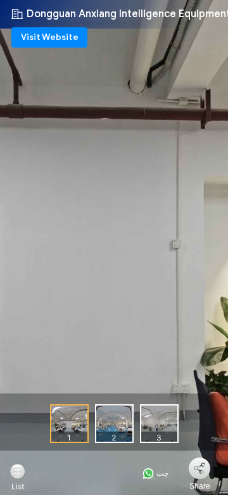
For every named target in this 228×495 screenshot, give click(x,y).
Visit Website (50, 37)
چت (161, 473)
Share (199, 486)
